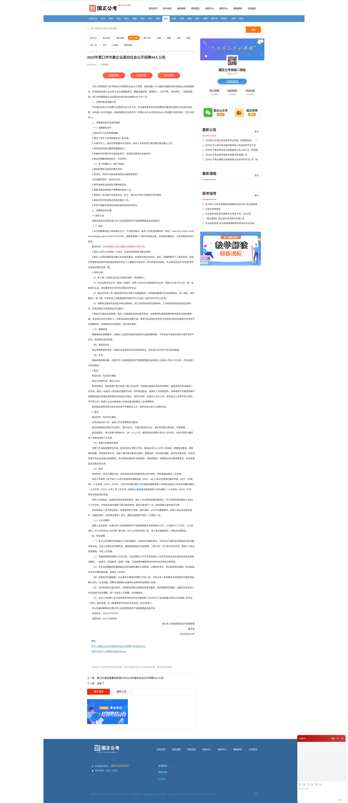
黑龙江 (224, 18)
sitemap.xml (183, 794)
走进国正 (252, 8)
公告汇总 (92, 18)
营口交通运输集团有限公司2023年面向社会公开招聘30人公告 (130, 678)
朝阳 (205, 18)
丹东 (150, 18)
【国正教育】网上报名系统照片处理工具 (224, 218)
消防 (179, 38)
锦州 (158, 18)
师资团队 (195, 8)
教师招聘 (128, 45)
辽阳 (182, 18)
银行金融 (120, 38)
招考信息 (167, 8)
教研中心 (223, 8)
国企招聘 (113, 28)
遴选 (188, 38)
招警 (159, 38)
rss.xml (216, 794)
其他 (241, 18)
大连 (118, 18)
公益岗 (115, 45)
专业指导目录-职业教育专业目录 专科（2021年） (229, 214)
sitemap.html (206, 794)
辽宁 (103, 18)
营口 (166, 18)
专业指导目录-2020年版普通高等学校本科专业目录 (229, 223)
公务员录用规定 (212, 209)
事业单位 (106, 38)
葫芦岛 (214, 18)
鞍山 (126, 18)
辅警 (169, 38)
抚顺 (134, 18)
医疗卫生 (147, 38)
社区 (105, 45)
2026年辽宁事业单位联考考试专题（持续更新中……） (231, 140)
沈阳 (111, 18)
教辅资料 (238, 8)
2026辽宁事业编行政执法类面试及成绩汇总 (226, 155)
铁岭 (197, 18)
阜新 (174, 18)
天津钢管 (174, 766)
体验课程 (181, 8)
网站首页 (153, 8)
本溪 (142, 18)
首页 (92, 28)
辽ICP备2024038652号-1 (119, 794)
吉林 (233, 18)
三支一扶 (93, 45)
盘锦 (189, 18)
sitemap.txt (194, 794)
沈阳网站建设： (137, 794)
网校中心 (209, 8)
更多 (256, 132)
